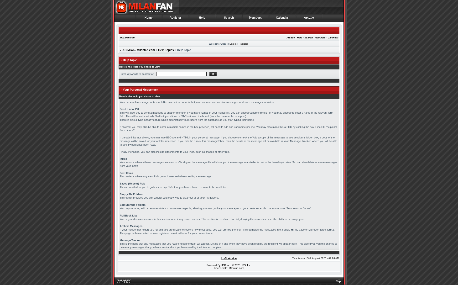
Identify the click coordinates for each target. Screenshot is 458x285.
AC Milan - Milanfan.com (138, 50)
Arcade (309, 18)
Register (176, 18)
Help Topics (166, 50)
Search (229, 18)
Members (255, 18)
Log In (233, 43)
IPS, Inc (246, 265)
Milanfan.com (127, 37)
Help (202, 18)
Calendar (282, 18)
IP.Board (226, 265)
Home (149, 18)
